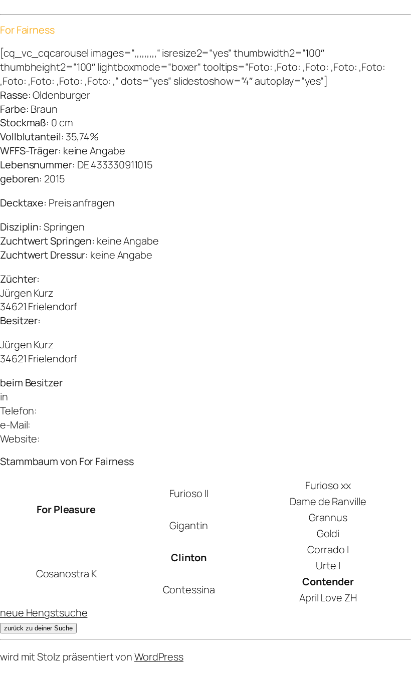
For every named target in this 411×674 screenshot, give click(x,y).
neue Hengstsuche (43, 612)
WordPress (158, 656)
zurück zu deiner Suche (38, 628)
